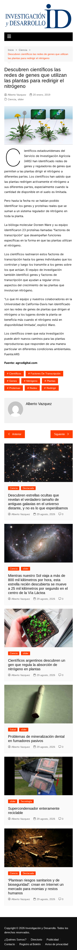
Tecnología (26, 801)
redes (33, 388)
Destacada (28, 488)
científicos (15, 373)
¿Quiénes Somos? (15, 939)
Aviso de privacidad (56, 944)
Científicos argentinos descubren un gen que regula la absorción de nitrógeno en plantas (36, 664)
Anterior (16, 434)
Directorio (36, 939)
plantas (51, 380)
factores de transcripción (46, 373)
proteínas (14, 388)
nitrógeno (31, 380)
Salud (13, 729)
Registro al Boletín (30, 944)
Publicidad (53, 939)
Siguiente (59, 434)
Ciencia (12, 99)
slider (21, 99)
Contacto (9, 944)
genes (13, 380)
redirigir (51, 388)
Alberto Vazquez (17, 94)
